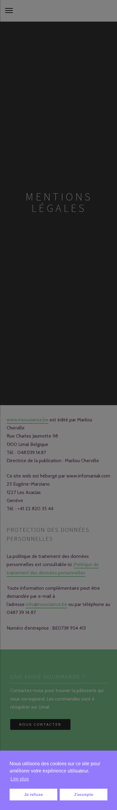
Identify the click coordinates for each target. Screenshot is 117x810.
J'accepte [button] (83, 794)
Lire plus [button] (19, 778)
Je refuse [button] (33, 794)
